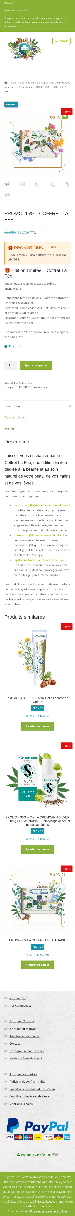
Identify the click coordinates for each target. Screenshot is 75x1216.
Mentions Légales (21, 1104)
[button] (65, 116)
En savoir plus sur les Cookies (48, 1211)
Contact (14, 1043)
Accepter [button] (13, 1211)
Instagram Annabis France (26, 1051)
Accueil (13, 82)
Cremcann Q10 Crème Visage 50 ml (36, 535)
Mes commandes (20, 1005)
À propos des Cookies (23, 1074)
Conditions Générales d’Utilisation (32, 1089)
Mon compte (17, 998)
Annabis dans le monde (24, 1036)
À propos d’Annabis (21, 1021)
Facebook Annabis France (25, 1058)
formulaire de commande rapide (36, 22)
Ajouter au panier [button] (37, 726)
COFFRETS (25, 387)
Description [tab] (12, 406)
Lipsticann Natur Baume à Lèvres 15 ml (39, 560)
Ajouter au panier (36, 365)
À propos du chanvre (22, 1029)
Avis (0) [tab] (9, 429)
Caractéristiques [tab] (15, 417)
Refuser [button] (24, 1211)
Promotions (25, 87)
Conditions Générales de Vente (29, 1096)
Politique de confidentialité (27, 1081)
